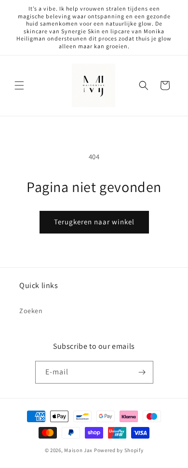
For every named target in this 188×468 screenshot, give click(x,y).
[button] (19, 85)
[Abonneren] (142, 372)
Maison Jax (79, 450)
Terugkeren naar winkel (94, 221)
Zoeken (31, 310)
